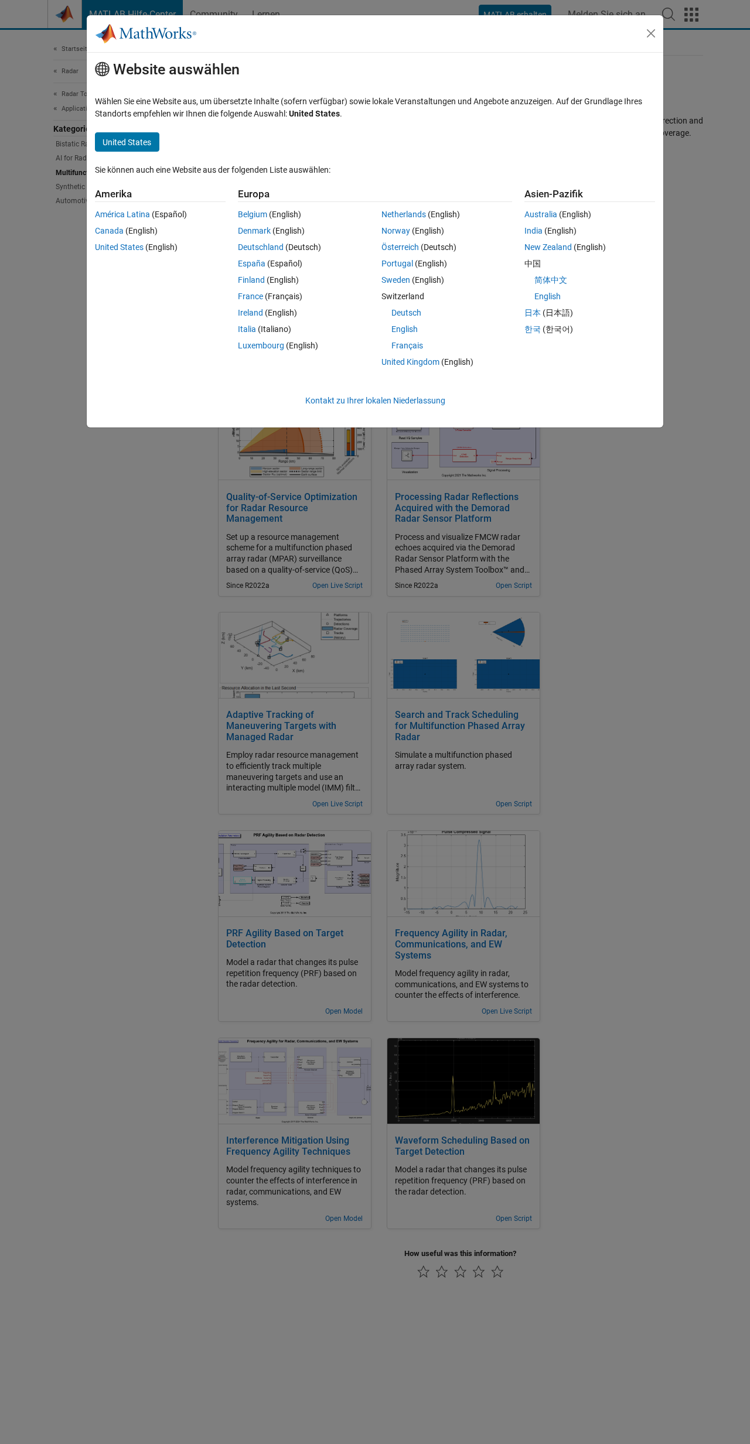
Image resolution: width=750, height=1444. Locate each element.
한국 (532, 329)
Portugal (397, 263)
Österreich (400, 247)
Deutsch (406, 312)
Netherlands (403, 214)
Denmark (254, 230)
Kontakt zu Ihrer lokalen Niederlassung (375, 400)
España (251, 263)
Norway (395, 230)
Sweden (395, 280)
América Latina (122, 214)
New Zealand (548, 247)
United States (119, 247)
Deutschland (261, 247)
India (533, 230)
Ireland (250, 312)
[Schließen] (651, 33)
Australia (540, 214)
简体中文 (550, 280)
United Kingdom (410, 362)
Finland (251, 280)
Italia (247, 329)
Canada (109, 230)
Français (407, 345)
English (404, 329)
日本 (532, 312)
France (250, 296)
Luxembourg (261, 345)
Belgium (252, 214)
